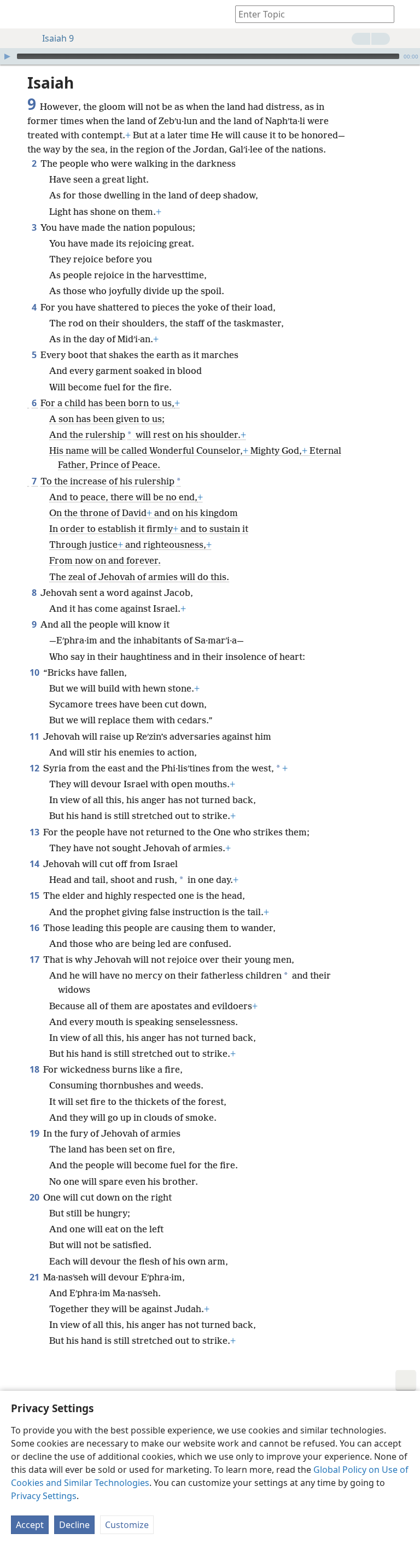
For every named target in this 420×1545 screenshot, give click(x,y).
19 (35, 1133)
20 (35, 1197)
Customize (127, 1525)
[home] (16, 14)
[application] (210, 56)
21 (35, 1277)
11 (35, 736)
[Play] (7, 56)
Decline (74, 1525)
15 (35, 895)
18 (35, 1069)
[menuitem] (16, 14)
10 (35, 672)
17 (35, 959)
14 (35, 864)
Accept (30, 1525)
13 (35, 832)
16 (35, 928)
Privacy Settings (44, 1496)
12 (35, 768)
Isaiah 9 (58, 38)
